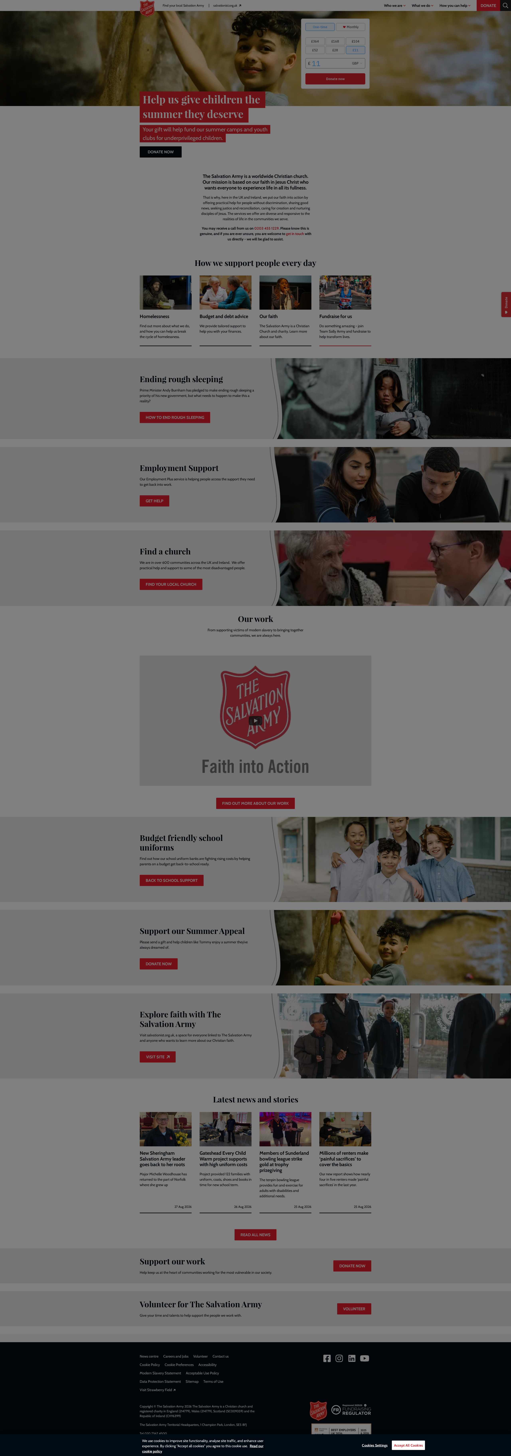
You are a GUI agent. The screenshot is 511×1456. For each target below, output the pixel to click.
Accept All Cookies (408, 1445)
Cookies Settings (374, 1445)
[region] (255, 1445)
